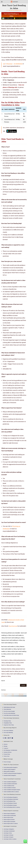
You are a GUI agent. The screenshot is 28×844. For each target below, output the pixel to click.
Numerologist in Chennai (9, 819)
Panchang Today (7, 720)
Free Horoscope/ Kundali (9, 711)
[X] (3, 738)
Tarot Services (13, 626)
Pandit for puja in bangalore (9, 769)
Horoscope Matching (8, 732)
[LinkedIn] (8, 738)
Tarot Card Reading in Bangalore (11, 797)
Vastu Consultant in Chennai (10, 787)
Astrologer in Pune (8, 833)
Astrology (5, 694)
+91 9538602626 (17, 64)
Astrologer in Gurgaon (8, 837)
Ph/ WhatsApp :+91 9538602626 (10, 750)
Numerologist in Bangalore (9, 813)
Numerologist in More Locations (11, 823)
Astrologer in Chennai (8, 835)
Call (4, 64)
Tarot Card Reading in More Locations (12, 807)
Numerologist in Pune (8, 817)
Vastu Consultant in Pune (9, 785)
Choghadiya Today (8, 722)
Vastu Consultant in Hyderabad (10, 783)
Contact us (6, 748)
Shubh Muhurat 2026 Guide (9, 707)
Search (23, 685)
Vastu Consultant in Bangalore (10, 781)
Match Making (21, 695)
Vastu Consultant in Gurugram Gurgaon (12, 789)
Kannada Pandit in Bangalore (10, 775)
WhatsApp (9, 64)
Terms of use (6, 756)
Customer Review (7, 752)
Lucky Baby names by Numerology (11, 715)
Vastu (13, 694)
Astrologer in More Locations (10, 839)
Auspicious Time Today (9, 725)
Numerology (21, 694)
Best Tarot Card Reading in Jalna (15, 10)
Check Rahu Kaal (7, 709)
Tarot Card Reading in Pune (9, 801)
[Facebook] (5, 738)
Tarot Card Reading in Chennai (10, 803)
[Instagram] (7, 738)
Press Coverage (7, 761)
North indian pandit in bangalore (11, 767)
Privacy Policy (7, 754)
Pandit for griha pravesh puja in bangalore (13, 773)
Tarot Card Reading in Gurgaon (10, 805)
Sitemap (5, 746)
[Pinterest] (10, 738)
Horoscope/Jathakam (8, 730)
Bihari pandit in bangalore (9, 771)
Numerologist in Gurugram (9, 821)
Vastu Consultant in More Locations (11, 791)
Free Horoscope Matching (9, 713)
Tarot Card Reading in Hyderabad (11, 799)
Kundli (13, 695)
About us (5, 744)
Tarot (6, 695)
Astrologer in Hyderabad (9, 831)
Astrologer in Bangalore (9, 829)
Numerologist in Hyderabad (10, 815)
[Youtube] (12, 738)
